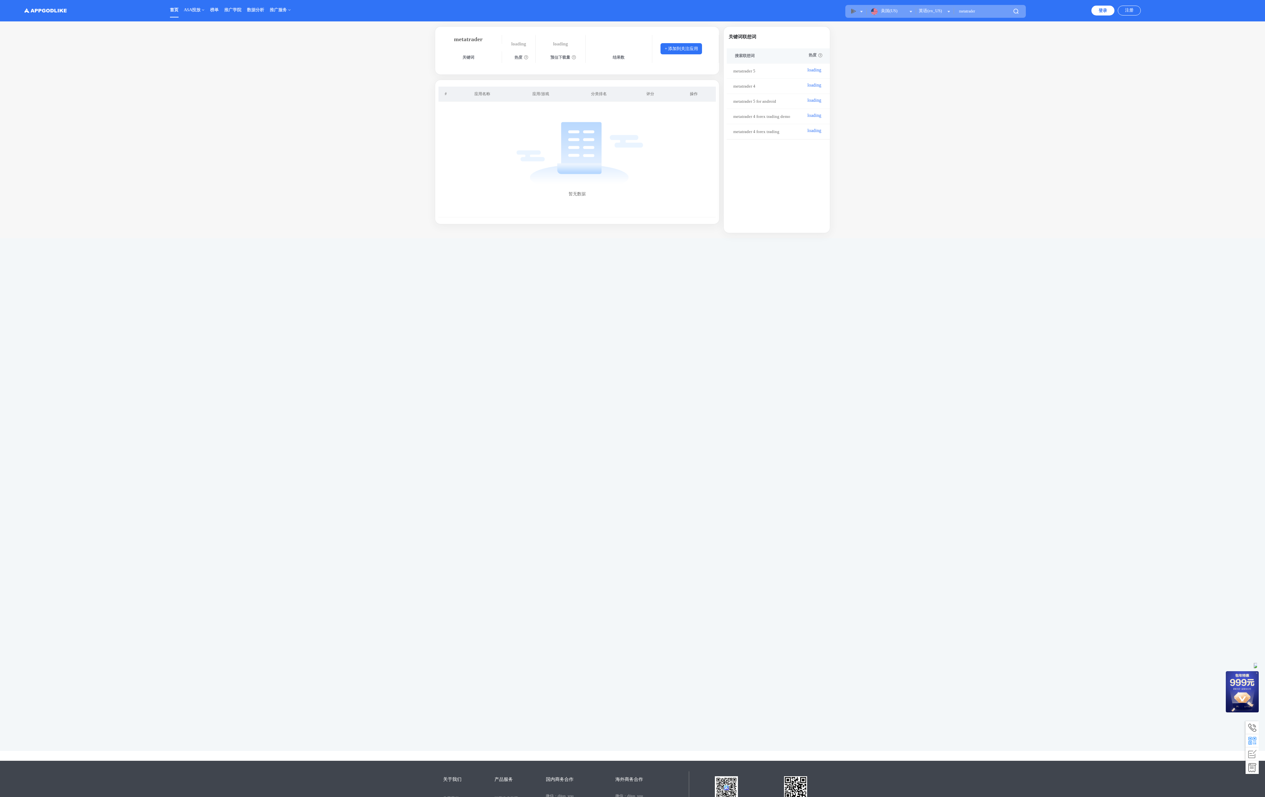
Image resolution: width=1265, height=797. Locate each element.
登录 (1103, 10)
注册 (1129, 10)
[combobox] (934, 10)
